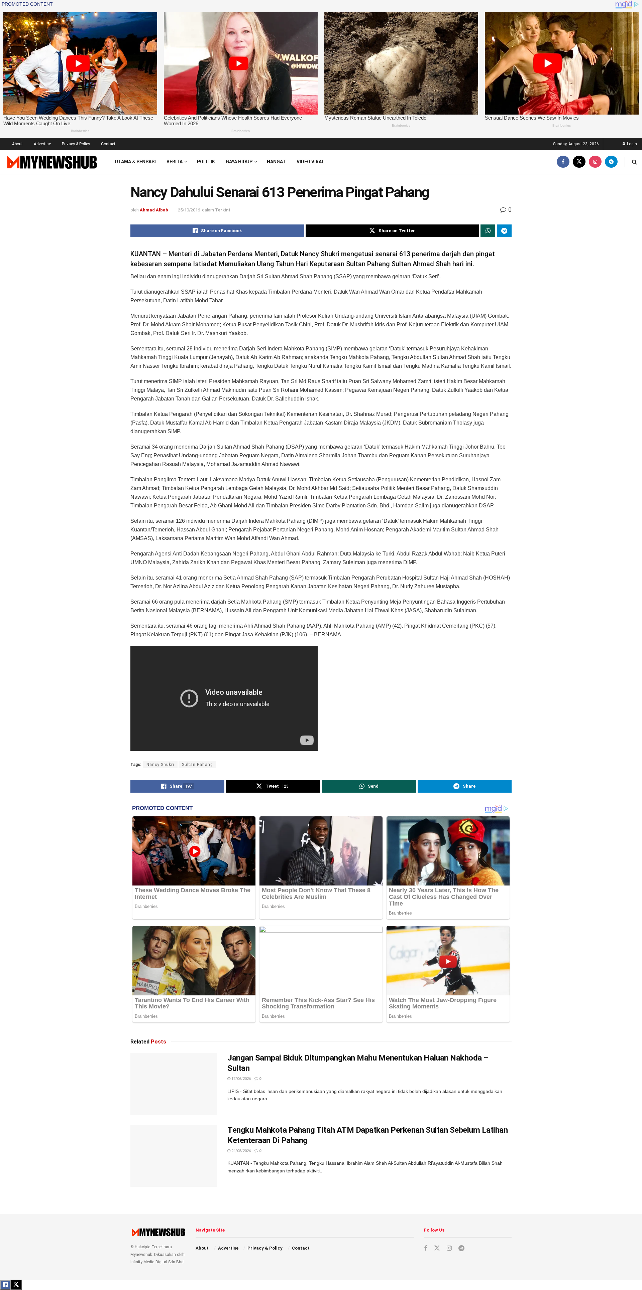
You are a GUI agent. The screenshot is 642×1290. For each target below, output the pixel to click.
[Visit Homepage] (51, 162)
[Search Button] (634, 162)
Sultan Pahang (197, 764)
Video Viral (310, 161)
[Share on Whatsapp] (487, 230)
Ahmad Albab (154, 209)
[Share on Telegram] (504, 230)
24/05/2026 (240, 1151)
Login (631, 144)
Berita (175, 161)
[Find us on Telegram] (611, 162)
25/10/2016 (189, 209)
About (17, 144)
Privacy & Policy (76, 144)
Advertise (42, 144)
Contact (108, 144)
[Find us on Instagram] (595, 162)
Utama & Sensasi (135, 161)
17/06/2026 (240, 1079)
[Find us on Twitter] (579, 162)
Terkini (222, 209)
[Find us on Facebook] (563, 162)
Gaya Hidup (239, 161)
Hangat (276, 161)
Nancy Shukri (160, 764)
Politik (206, 161)
